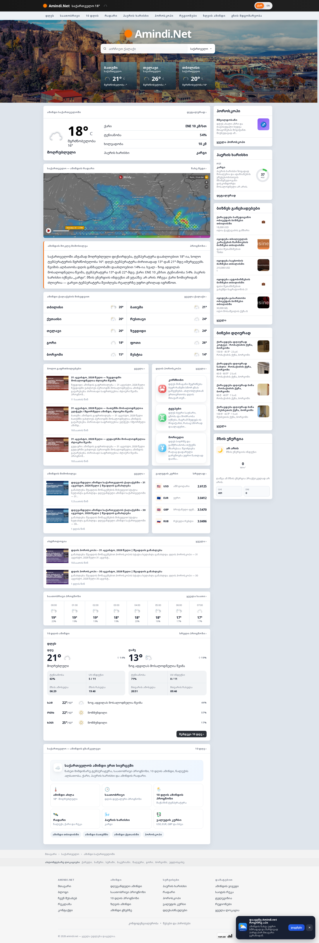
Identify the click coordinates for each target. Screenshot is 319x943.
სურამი (110, 862)
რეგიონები (188, 15)
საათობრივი (70, 15)
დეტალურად (197, 112)
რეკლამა (65, 904)
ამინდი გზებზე (121, 910)
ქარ (259, 5)
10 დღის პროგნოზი (124, 898)
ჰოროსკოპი (164, 15)
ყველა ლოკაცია (227, 910)
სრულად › (200, 473)
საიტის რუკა (224, 892)
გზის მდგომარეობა (246, 15)
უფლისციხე (176, 862)
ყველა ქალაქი (195, 296)
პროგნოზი (198, 245)
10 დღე (201, 748)
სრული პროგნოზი (193, 633)
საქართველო (70, 854)
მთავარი (51, 854)
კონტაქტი (65, 910)
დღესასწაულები (175, 910)
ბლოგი (63, 892)
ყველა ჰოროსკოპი (231, 142)
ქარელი (87, 862)
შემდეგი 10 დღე (191, 734)
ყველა (221, 320)
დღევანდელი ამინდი (126, 886)
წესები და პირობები (177, 923)
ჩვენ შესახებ (67, 898)
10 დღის (92, 15)
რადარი (111, 15)
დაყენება (296, 927)
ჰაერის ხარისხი (136, 15)
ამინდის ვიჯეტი (227, 886)
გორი (149, 862)
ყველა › (139, 368)
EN (268, 5)
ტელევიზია (223, 898)
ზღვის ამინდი (214, 15)
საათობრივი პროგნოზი (128, 892)
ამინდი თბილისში (66, 834)
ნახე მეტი (199, 168)
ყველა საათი (196, 596)
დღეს (49, 15)
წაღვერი (138, 862)
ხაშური (98, 862)
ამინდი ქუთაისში (126, 834)
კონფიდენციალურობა (143, 923)
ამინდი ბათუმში (96, 834)
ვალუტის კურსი (174, 904)
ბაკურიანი (123, 862)
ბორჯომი (161, 862)
